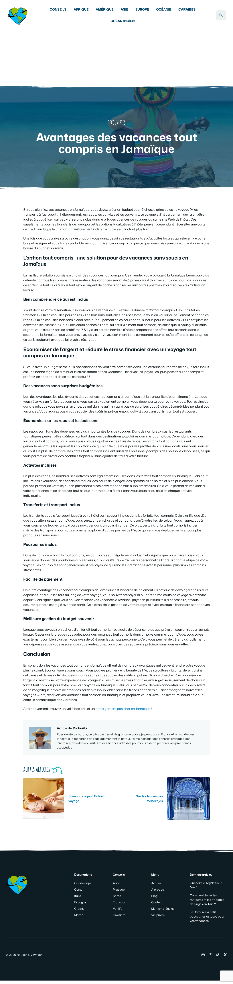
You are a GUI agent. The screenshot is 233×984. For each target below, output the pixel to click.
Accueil (156, 883)
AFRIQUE (81, 9)
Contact (157, 902)
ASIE (124, 9)
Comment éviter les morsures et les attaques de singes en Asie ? (207, 899)
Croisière (119, 915)
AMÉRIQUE (104, 9)
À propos (157, 889)
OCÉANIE (163, 9)
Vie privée (158, 915)
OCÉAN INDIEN (122, 20)
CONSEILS (58, 9)
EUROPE (142, 9)
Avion (117, 883)
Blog (154, 896)
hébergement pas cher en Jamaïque (123, 708)
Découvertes (117, 122)
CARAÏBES (187, 9)
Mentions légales (162, 909)
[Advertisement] (116, 53)
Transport (120, 902)
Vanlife (117, 909)
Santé (117, 896)
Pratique (119, 889)
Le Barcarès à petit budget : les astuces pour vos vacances (207, 916)
